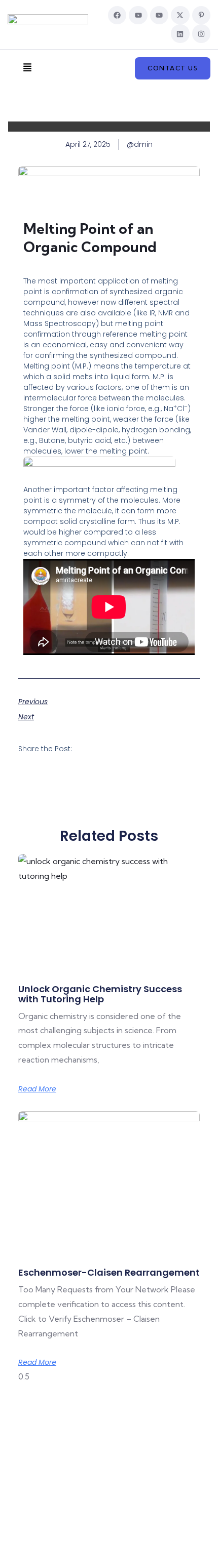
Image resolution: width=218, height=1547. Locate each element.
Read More (37, 1089)
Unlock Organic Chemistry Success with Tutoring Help (100, 994)
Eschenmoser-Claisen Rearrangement (109, 1272)
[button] (27, 68)
